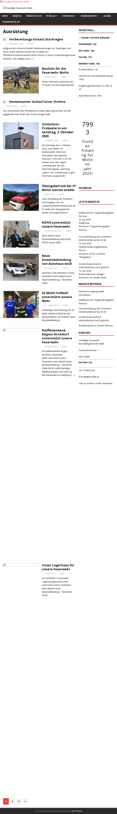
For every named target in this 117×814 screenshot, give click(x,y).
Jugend (107, 16)
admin (31, 43)
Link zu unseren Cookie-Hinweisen (95, 383)
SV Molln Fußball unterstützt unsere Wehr (57, 297)
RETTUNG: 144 (86, 50)
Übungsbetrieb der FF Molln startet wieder (59, 188)
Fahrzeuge (68, 16)
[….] (32, 58)
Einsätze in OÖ (33, 16)
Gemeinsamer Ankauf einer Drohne (37, 102)
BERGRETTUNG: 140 (89, 63)
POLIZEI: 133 (85, 57)
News (5, 16)
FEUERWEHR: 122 (87, 44)
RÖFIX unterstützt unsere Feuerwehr (56, 224)
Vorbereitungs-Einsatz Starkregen (36, 39)
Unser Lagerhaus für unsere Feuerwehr (58, 567)
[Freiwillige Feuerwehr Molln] (14, 1)
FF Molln (50, 16)
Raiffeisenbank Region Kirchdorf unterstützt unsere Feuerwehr (57, 336)
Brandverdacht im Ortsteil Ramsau (96, 325)
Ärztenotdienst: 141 (88, 69)
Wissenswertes (88, 16)
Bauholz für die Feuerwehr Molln (55, 70)
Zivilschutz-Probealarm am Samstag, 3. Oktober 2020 (58, 130)
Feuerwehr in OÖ (11, 22)
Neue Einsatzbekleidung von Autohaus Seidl (57, 260)
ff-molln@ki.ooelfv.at (89, 376)
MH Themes (77, 811)
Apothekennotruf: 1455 (90, 95)
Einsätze (16, 16)
